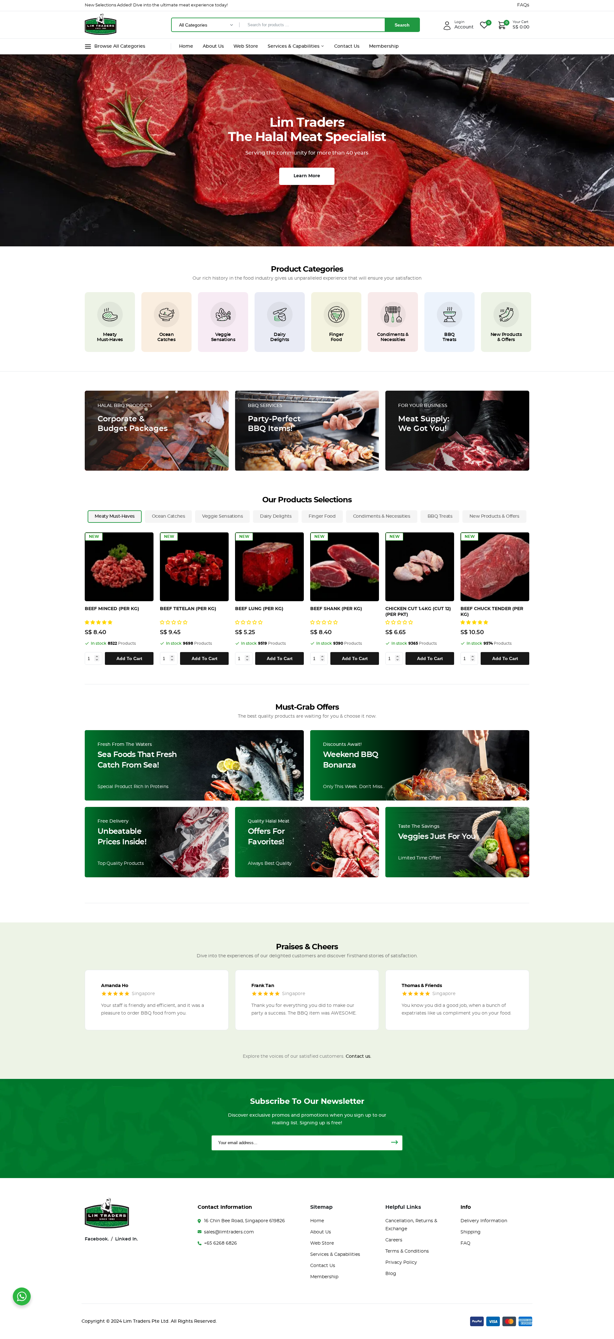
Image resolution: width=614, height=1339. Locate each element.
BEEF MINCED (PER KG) (112, 609)
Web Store (245, 46)
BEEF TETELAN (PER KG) (188, 609)
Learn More (307, 176)
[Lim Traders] (101, 32)
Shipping (470, 1232)
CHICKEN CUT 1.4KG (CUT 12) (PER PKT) (418, 612)
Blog (390, 1273)
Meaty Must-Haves (110, 337)
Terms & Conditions (407, 1251)
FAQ (465, 1243)
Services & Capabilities (294, 46)
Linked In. (126, 1239)
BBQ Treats (449, 337)
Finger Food (336, 337)
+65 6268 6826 (220, 1243)
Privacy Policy (401, 1262)
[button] (99, 622)
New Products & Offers (506, 337)
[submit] (394, 1143)
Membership (384, 46)
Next (531, 598)
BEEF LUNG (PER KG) (259, 609)
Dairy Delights (279, 337)
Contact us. (358, 1056)
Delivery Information (483, 1221)
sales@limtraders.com (229, 1232)
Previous (87, 598)
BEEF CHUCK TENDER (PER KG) (491, 612)
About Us (213, 46)
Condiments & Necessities (393, 337)
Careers (393, 1240)
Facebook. (97, 1239)
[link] (110, 314)
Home (186, 46)
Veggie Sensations (223, 337)
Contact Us (346, 46)
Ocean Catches (166, 337)
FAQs (523, 5)
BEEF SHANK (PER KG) (336, 609)
